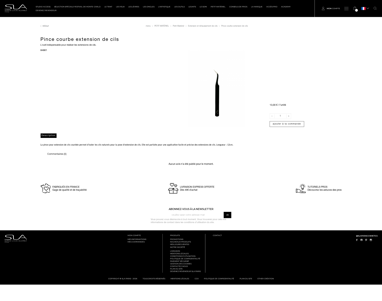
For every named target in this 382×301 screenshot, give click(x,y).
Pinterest (366, 240)
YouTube (361, 240)
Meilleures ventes (179, 244)
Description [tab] (48, 136)
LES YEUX (120, 7)
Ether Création (266, 278)
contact (217, 235)
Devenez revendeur (46, 10)
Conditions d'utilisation (182, 256)
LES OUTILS (179, 7)
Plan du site (176, 269)
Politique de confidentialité (185, 258)
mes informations (137, 239)
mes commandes (136, 242)
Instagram (371, 240)
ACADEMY (286, 7)
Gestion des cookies (180, 264)
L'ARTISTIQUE (164, 7)
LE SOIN (203, 7)
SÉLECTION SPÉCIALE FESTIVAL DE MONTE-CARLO (77, 7)
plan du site (246, 278)
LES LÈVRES (133, 7)
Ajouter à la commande (287, 124)
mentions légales (180, 278)
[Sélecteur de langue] (363, 8)
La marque (256, 7)
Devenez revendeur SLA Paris (185, 271)
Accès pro (271, 7)
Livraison (175, 251)
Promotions (176, 239)
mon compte (134, 235)
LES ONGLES (148, 7)
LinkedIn (375, 240)
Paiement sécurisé (179, 261)
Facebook (357, 240)
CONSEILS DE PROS (238, 7)
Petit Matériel (218, 7)
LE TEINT (108, 7)
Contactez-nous (179, 266)
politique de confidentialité (219, 278)
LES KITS (192, 7)
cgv (197, 278)
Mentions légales (179, 253)
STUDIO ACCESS (43, 7)
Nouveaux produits (180, 242)
